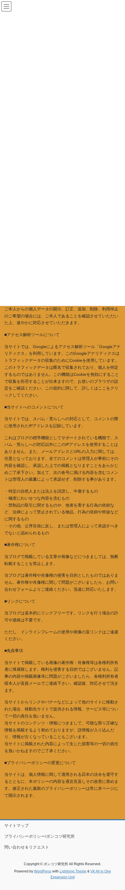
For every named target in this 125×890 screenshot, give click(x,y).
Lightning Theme (73, 871)
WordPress (42, 871)
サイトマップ (16, 825)
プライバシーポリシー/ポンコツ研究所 (39, 836)
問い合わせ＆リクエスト (26, 847)
